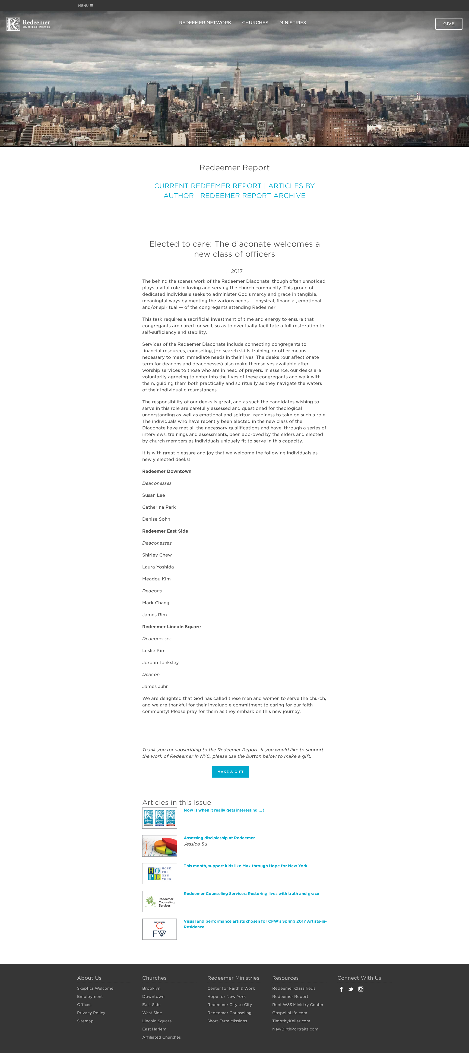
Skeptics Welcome (95, 988)
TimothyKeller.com (291, 1021)
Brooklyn (151, 988)
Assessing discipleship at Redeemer (219, 838)
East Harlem (154, 1029)
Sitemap (85, 1021)
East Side (151, 1004)
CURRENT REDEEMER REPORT (208, 186)
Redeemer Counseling (229, 1013)
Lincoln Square (157, 1021)
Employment (90, 996)
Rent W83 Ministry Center (298, 1004)
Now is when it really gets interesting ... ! (224, 810)
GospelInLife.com (289, 1013)
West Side (152, 1013)
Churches (255, 22)
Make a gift (230, 772)
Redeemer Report (290, 996)
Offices (84, 1004)
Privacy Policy (91, 1013)
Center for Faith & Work (231, 988)
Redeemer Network (205, 22)
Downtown (153, 996)
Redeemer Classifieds (293, 988)
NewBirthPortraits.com (295, 1029)
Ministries (292, 22)
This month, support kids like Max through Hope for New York (246, 866)
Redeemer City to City (229, 1004)
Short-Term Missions (227, 1021)
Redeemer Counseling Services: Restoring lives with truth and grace (251, 893)
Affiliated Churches (161, 1037)
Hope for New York (226, 996)
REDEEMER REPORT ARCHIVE (253, 196)
